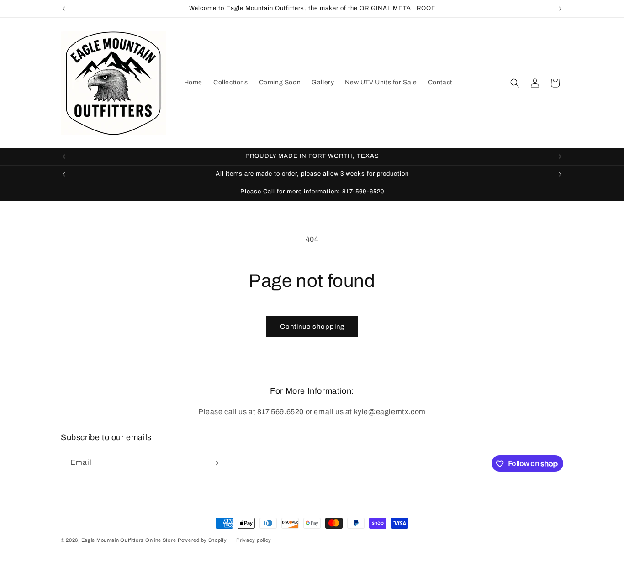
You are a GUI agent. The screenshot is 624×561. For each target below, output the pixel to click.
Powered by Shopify (202, 540)
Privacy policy (253, 539)
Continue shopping (312, 326)
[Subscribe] (215, 463)
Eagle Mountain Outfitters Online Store (128, 540)
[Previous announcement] (64, 8)
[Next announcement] (560, 8)
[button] (515, 83)
